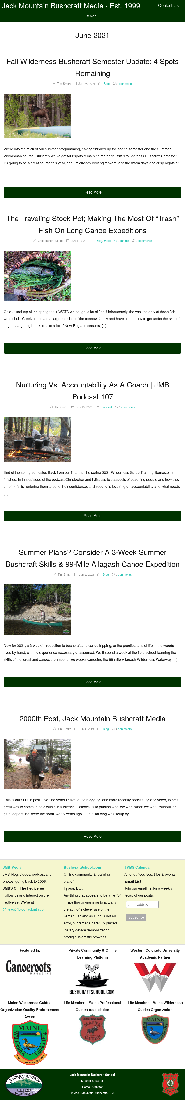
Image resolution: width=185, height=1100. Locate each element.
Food (107, 240)
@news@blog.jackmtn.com (24, 909)
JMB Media (12, 867)
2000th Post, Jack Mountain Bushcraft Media (92, 718)
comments (124, 83)
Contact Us (168, 5)
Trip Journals (120, 240)
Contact (97, 1086)
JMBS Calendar (137, 867)
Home (86, 1086)
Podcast (106, 407)
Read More (93, 192)
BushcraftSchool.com (82, 867)
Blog (107, 83)
